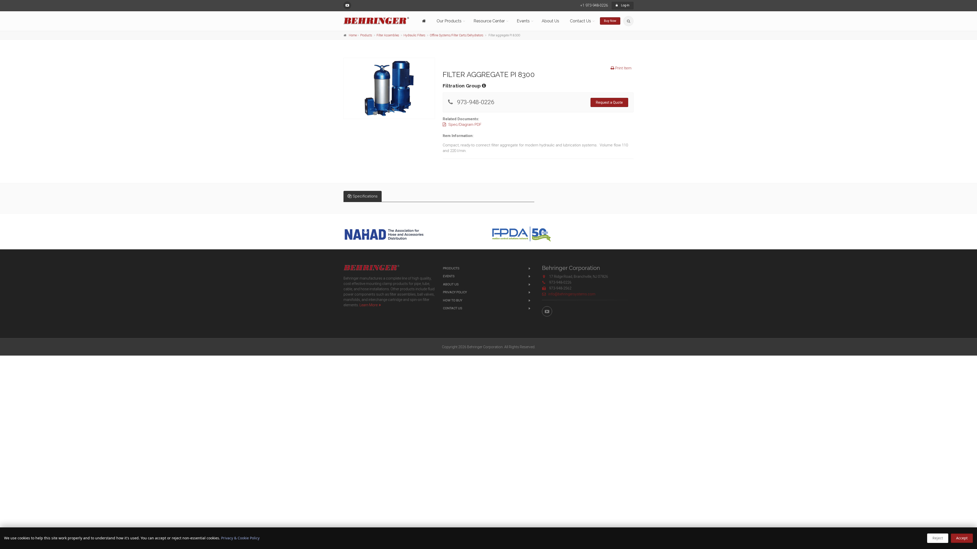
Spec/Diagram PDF (464, 124)
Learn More (369, 305)
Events (449, 276)
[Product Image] (389, 88)
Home (353, 35)
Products (366, 35)
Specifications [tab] (365, 196)
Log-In (624, 5)
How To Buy (452, 300)
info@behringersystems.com (571, 294)
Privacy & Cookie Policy (240, 538)
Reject (937, 538)
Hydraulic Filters (414, 35)
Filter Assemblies (388, 35)
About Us (550, 21)
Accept (962, 538)
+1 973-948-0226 (594, 5)
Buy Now (610, 21)
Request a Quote (609, 102)
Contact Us (452, 308)
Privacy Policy (455, 292)
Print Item (622, 68)
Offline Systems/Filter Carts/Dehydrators (456, 35)
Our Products (449, 21)
